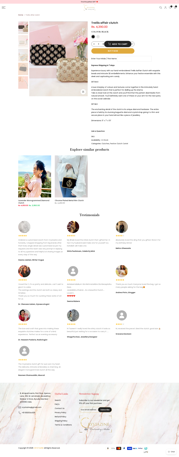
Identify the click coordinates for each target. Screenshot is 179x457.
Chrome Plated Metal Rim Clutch (69, 200)
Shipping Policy (61, 421)
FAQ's (57, 404)
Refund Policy (60, 416)
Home (20, 15)
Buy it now (113, 51)
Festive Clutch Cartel (119, 143)
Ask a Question (98, 131)
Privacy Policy (60, 412)
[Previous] (33, 59)
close (3, 2)
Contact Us (59, 408)
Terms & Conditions (63, 425)
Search (58, 400)
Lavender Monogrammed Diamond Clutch (33, 201)
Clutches (105, 143)
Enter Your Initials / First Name (104, 58)
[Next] (83, 59)
